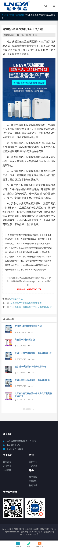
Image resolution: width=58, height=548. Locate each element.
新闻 (12, 15)
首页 (6, 15)
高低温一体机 (16, 298)
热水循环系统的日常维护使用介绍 (30, 366)
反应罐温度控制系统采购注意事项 (26, 303)
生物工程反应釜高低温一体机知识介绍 (32, 380)
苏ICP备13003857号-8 (31, 531)
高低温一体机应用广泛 (25, 339)
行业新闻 (20, 15)
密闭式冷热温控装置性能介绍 (28, 326)
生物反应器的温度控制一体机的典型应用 (33, 353)
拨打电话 (40, 546)
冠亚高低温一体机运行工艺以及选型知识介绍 (31, 307)
